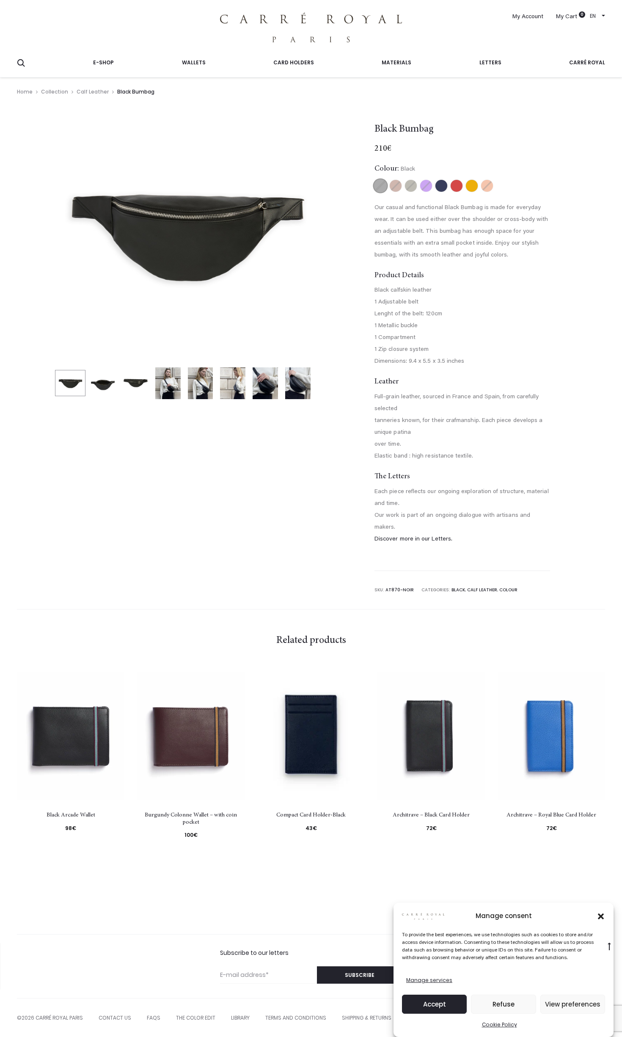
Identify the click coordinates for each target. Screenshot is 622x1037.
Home (25, 91)
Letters (490, 62)
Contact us (115, 1017)
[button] (601, 916)
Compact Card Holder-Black (311, 815)
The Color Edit (195, 1017)
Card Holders (293, 62)
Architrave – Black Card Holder (431, 815)
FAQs (153, 1017)
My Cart (566, 17)
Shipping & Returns (366, 1017)
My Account (527, 17)
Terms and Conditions (295, 1017)
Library (240, 1017)
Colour (508, 590)
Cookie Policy (499, 1024)
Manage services (429, 980)
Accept (434, 1004)
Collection (54, 91)
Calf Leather (93, 91)
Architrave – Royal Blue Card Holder (551, 815)
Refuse (504, 1004)
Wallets (194, 62)
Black (458, 590)
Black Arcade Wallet (71, 815)
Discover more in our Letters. (413, 539)
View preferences (572, 1004)
